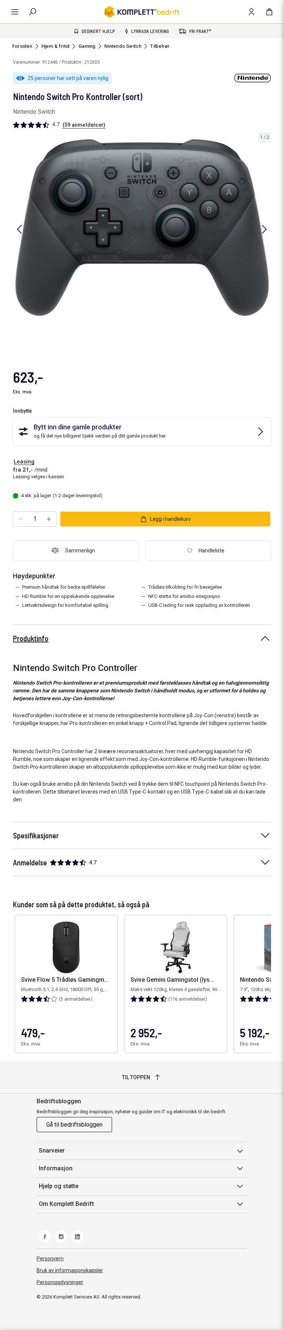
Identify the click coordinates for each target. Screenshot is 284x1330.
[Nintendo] (252, 78)
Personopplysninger (60, 1282)
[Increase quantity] (48, 519)
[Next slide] (264, 229)
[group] (142, 228)
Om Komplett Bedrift (66, 1203)
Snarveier (52, 1150)
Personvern (50, 1258)
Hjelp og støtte (58, 1186)
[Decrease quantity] (20, 519)
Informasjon (55, 1168)
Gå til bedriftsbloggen (74, 1124)
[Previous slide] (19, 229)
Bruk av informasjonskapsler (70, 1270)
